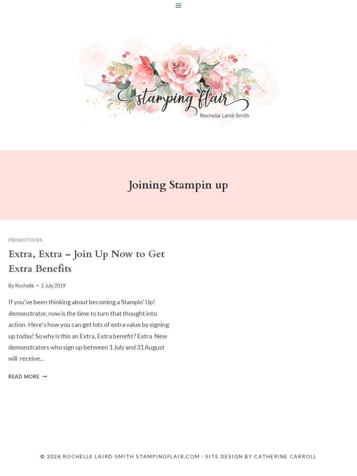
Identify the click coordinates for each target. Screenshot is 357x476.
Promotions (25, 240)
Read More (27, 376)
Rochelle (24, 286)
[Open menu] (178, 5)
